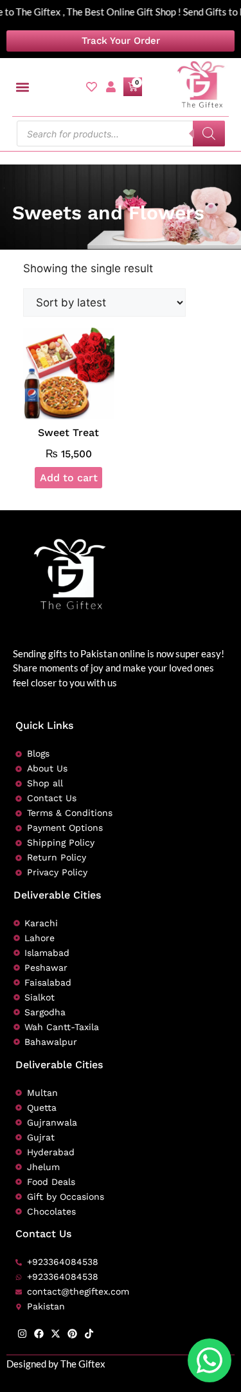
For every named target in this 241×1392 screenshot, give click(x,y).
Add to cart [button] (69, 478)
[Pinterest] (72, 1333)
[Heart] (91, 86)
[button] (22, 86)
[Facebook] (39, 1333)
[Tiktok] (89, 1333)
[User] (110, 86)
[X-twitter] (55, 1333)
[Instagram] (22, 1333)
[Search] (209, 133)
